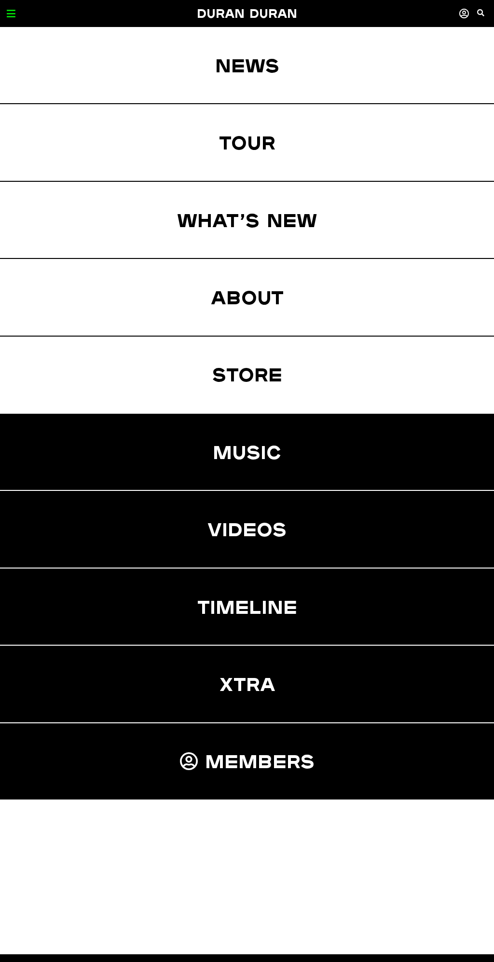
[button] (485, 17)
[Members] (464, 13)
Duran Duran (247, 13)
